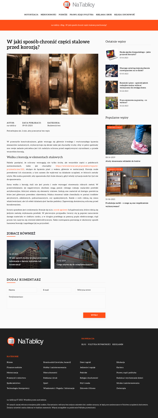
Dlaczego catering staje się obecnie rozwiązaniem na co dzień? (135, 69)
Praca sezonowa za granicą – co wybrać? (133, 101)
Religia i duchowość (124, 15)
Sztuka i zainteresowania (128, 383)
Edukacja (121, 362)
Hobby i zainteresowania (54, 367)
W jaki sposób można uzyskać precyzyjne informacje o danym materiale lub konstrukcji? (28, 261)
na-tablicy (11, 126)
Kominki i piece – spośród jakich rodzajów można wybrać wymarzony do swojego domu (134, 85)
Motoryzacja (31, 15)
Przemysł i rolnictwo (16, 378)
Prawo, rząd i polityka (82, 15)
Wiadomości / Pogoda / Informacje (58, 388)
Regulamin (117, 344)
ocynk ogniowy (61, 210)
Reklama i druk (104, 15)
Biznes (10, 362)
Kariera (120, 367)
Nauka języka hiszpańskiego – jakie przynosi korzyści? (135, 53)
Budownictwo (54, 126)
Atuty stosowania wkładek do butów (123, 161)
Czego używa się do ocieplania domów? (75, 265)
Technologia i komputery (18, 388)
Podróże (63, 15)
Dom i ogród (85, 362)
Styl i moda (85, 383)
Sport (45, 383)
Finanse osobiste (14, 367)
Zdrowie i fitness (88, 388)
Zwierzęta (121, 388)
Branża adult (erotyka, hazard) (57, 362)
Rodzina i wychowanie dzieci (130, 378)
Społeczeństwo (13, 383)
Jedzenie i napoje (87, 367)
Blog (83, 344)
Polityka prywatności (99, 344)
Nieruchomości (48, 15)
